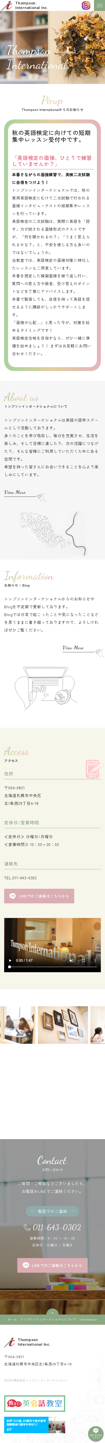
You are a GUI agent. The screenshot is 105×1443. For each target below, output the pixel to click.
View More (14, 492)
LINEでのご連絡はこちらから (44, 895)
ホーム (12, 1319)
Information (88, 1319)
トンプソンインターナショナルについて (48, 1319)
